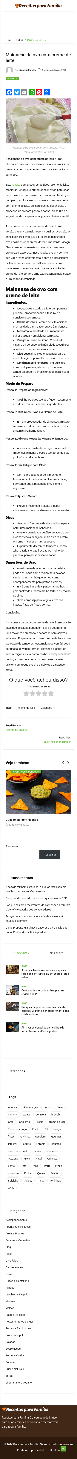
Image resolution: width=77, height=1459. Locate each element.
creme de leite (26, 707)
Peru (47, 1165)
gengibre (40, 1136)
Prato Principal (14, 1335)
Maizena (13, 1158)
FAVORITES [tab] (22, 953)
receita (15, 184)
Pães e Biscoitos (16, 1314)
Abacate (13, 1107)
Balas (60, 1107)
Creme (39, 1121)
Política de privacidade (31, 1450)
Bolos (9, 1253)
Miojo (27, 1158)
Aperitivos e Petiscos (26, 771)
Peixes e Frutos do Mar (19, 1321)
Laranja (40, 1143)
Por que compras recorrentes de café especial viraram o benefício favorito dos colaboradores (45, 1010)
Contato (55, 1450)
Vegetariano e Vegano (19, 1382)
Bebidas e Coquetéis (18, 1240)
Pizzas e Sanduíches (18, 1328)
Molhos (19, 40)
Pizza (58, 1165)
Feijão (35, 1129)
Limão (37, 1151)
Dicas (9, 1274)
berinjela (41, 1114)
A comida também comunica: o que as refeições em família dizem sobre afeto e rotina (45, 973)
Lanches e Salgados (18, 1294)
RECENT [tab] (58, 953)
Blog (24, 966)
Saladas (10, 1341)
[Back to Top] (63, 1449)
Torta (41, 1180)
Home (8, 40)
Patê (23, 1165)
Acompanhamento (16, 1219)
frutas (11, 1136)
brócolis (56, 1114)
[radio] (26, 694)
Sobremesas (13, 1348)
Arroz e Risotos (15, 1233)
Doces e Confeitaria (17, 1280)
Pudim (28, 1173)
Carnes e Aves (14, 1267)
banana (12, 1114)
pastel (11, 1165)
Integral (12, 1143)
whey (11, 1187)
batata (26, 1114)
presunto (13, 1173)
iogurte (27, 1143)
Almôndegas (30, 1107)
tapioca (28, 1180)
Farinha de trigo (17, 1129)
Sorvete (10, 1362)
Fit (46, 1129)
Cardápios (12, 1260)
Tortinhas (55, 1180)
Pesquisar (12, 846)
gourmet (56, 1136)
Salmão (54, 1173)
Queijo (41, 1173)
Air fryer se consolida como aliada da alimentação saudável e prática (42, 1029)
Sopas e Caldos (15, 1355)
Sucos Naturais (15, 1369)
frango (57, 1129)
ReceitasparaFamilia (25, 70)
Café (10, 1121)
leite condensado (18, 1151)
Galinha (25, 1136)
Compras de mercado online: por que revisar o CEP (36, 898)
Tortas (9, 1375)
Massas (10, 1301)
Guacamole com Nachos (22, 820)
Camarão (24, 1121)
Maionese (46, 707)
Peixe (35, 1165)
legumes (56, 1143)
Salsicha (13, 1180)
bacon (47, 1107)
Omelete (52, 1158)
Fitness (10, 1287)
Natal (39, 1158)
